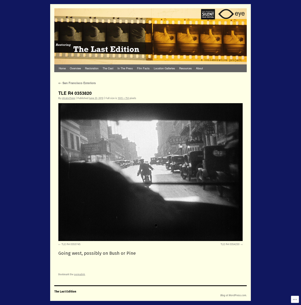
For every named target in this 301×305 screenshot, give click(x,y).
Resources (185, 68)
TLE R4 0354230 (230, 244)
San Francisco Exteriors (77, 83)
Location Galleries (164, 68)
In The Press (125, 68)
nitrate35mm (68, 98)
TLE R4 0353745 (70, 244)
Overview (75, 68)
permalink (79, 274)
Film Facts (143, 68)
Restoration (91, 68)
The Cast (108, 68)
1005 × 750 (123, 98)
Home (62, 68)
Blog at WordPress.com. (233, 295)
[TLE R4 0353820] (150, 172)
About (199, 68)
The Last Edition (65, 291)
